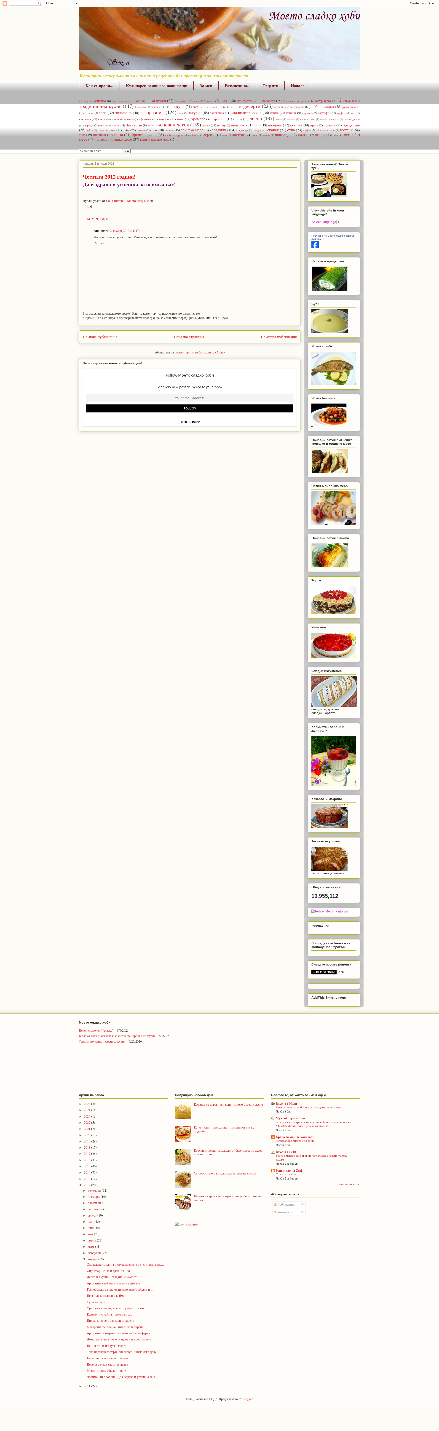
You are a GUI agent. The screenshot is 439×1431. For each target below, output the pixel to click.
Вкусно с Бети (286, 1151)
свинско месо (192, 129)
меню (323, 119)
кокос (180, 119)
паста (206, 125)
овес (150, 125)
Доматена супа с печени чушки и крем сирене (119, 1339)
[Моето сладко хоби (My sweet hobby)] (315, 247)
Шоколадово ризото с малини (295, 1141)
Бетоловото (267, 101)
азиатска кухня (120, 101)
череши (209, 135)
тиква (83, 135)
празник (329, 125)
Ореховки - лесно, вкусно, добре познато (115, 1308)
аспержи (180, 101)
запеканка (217, 113)
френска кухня (143, 134)
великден (156, 107)
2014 (87, 1172)
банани (208, 101)
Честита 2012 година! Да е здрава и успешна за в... (122, 1377)
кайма (274, 113)
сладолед (242, 130)
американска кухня (150, 100)
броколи (305, 101)
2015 (87, 1166)
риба (126, 130)
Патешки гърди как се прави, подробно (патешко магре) (228, 1198)
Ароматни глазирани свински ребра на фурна (118, 1333)
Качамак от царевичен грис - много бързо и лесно (228, 1104)
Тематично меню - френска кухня (102, 1041)
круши (237, 119)
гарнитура (175, 106)
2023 (87, 1116)
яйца (336, 135)
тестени (346, 129)
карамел (307, 113)
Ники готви (134, 125)
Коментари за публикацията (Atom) (200, 352)
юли (91, 1221)
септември (95, 1209)
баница (223, 100)
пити (257, 125)
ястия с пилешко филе (114, 139)
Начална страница (189, 336)
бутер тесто (323, 101)
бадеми (195, 101)
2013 (87, 1179)
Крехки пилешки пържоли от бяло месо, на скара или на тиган (228, 1152)
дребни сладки (321, 106)
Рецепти (270, 85)
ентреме (88, 113)
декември (95, 1190)
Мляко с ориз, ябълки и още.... (108, 1370)
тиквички (99, 135)
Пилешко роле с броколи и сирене (110, 1320)
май (91, 1234)
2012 (87, 1185)
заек (180, 113)
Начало (298, 85)
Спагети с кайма (286, 1174)
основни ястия (173, 124)
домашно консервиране (289, 107)
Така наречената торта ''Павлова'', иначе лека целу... (123, 1352)
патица (221, 125)
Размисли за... (238, 85)
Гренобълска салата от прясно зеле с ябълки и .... (121, 1289)
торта (118, 134)
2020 (87, 1135)
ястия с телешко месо (154, 139)
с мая (153, 130)
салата (169, 130)
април (92, 1240)
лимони (291, 119)
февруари (95, 1253)
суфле (307, 130)
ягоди (320, 134)
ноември (94, 1196)
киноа (102, 119)
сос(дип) (257, 130)
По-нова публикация (100, 336)
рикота (141, 130)
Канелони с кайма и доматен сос (109, 1314)
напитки (103, 125)
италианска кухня (246, 112)
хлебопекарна (174, 135)
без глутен (244, 101)
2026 (87, 1104)
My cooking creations (290, 1118)
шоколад (282, 134)
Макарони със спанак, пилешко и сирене (115, 1327)
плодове (275, 125)
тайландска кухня (325, 130)
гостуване (210, 107)
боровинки (289, 101)
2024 (87, 1110)
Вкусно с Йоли (286, 1103)
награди (88, 125)
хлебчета (193, 135)
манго (303, 119)
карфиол (341, 113)
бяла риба (140, 107)
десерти (251, 105)
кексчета (85, 119)
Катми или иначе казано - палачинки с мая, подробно (224, 1129)
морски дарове (352, 119)
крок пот (220, 119)
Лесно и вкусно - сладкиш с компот (112, 1277)
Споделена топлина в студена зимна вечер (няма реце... (125, 1264)
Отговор (99, 243)
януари (93, 1259)
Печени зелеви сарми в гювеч (107, 1364)
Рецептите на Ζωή (289, 1170)
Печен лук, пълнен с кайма (105, 1295)
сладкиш (219, 129)
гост (195, 106)
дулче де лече (351, 107)
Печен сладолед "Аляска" (96, 1030)
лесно (255, 118)
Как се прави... (99, 85)
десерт (234, 107)
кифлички (144, 119)
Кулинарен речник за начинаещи (156, 85)
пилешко (238, 125)
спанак (273, 129)
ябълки (303, 135)
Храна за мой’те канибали (295, 1136)
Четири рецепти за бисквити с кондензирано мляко (308, 1107)
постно (296, 125)
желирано (123, 112)
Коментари (284, 1212)
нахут (117, 125)
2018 (87, 1147)
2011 (87, 1386)
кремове (198, 118)
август (92, 1215)
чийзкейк (238, 135)
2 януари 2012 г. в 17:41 (126, 230)
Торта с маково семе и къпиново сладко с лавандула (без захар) (311, 1157)
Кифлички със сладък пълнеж (107, 1358)
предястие (351, 125)
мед (313, 119)
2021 (87, 1128)
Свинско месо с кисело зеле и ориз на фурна (225, 1173)
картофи (323, 113)
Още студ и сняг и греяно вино (108, 1270)
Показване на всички (348, 1183)
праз (313, 125)
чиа (224, 135)
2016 (87, 1160)
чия (254, 135)
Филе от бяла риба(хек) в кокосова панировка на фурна (117, 1036)
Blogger (248, 1399)
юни (91, 1227)
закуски (194, 112)
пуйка (89, 130)
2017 (87, 1153)
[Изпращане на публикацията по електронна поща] (89, 206)
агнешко (100, 101)
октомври (95, 1203)
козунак (164, 119)
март (91, 1246)
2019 (87, 1141)
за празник (152, 112)
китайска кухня (120, 119)
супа (291, 129)
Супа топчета (96, 1302)
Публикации (285, 1204)
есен (102, 112)
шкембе (266, 135)
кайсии (291, 113)
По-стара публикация (279, 336)
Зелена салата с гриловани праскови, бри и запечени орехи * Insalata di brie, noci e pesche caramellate (313, 1124)
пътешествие (106, 130)
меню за (334, 119)
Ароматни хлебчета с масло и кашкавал (114, 1283)
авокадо (84, 101)
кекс (353, 113)
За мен (206, 85)
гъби (223, 107)
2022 (87, 1122)
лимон (279, 119)
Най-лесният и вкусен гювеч (106, 1345)
